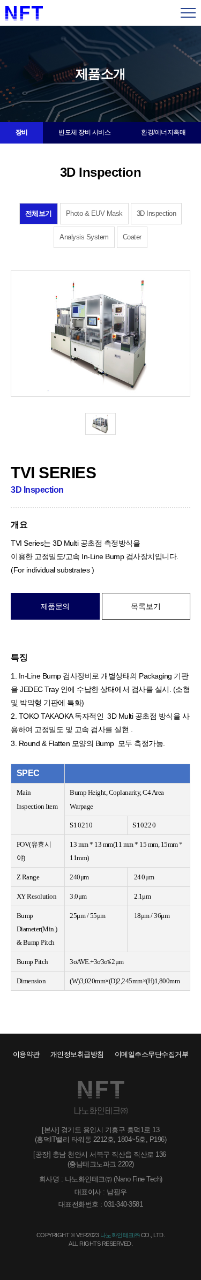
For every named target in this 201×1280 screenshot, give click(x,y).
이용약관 (26, 1054)
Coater (132, 237)
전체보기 (38, 213)
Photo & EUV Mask (94, 213)
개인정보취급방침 (77, 1054)
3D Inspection (156, 213)
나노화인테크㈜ (24, 13)
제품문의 (55, 606)
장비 (22, 132)
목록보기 (146, 606)
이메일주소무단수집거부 (152, 1054)
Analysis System (84, 237)
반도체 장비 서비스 (84, 132)
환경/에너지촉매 (163, 132)
